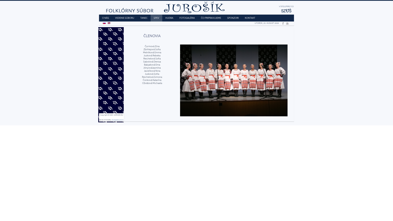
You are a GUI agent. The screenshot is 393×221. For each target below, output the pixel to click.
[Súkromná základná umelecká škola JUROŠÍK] (286, 11)
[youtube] (287, 23)
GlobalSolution (118, 120)
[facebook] (283, 23)
